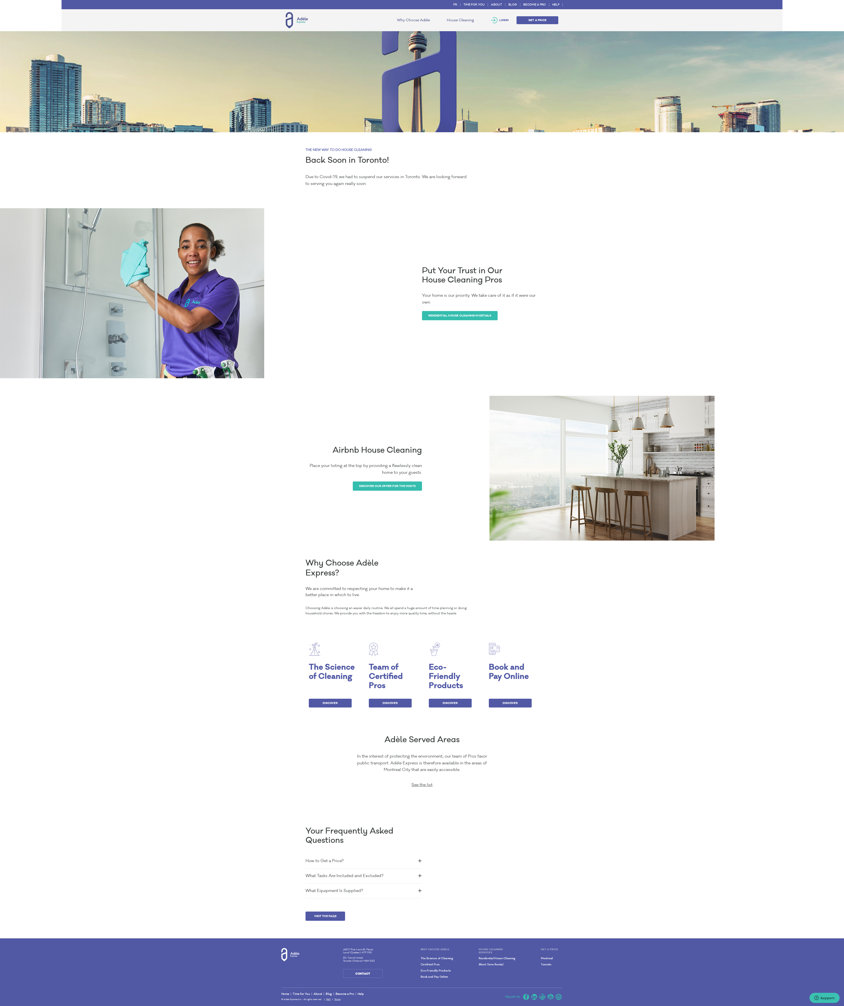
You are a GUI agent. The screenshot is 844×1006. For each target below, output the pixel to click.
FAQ (328, 999)
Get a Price (537, 20)
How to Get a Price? (325, 860)
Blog (512, 4)
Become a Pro (534, 4)
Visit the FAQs (325, 916)
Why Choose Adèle (413, 20)
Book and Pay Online (434, 977)
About (496, 4)
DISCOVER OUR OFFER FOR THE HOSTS (387, 486)
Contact (362, 973)
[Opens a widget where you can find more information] (824, 998)
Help (555, 4)
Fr (455, 4)
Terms (337, 999)
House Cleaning (460, 20)
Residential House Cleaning (497, 958)
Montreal (547, 958)
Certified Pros (430, 964)
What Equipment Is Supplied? (334, 890)
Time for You (474, 4)
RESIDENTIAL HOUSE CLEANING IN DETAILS (459, 315)
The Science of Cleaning (437, 958)
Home (285, 994)
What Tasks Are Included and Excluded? (344, 875)
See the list (422, 784)
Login (504, 20)
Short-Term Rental (491, 964)
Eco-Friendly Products (436, 970)
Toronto (546, 964)
